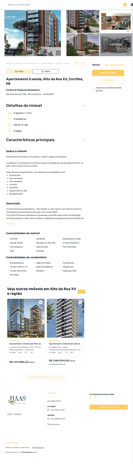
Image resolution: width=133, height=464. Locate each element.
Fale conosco (53, 424)
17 (12, 52)
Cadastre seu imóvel (108, 407)
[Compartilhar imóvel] (82, 63)
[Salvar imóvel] (76, 63)
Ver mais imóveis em (45, 377)
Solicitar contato (108, 73)
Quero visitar (108, 80)
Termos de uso (38, 447)
